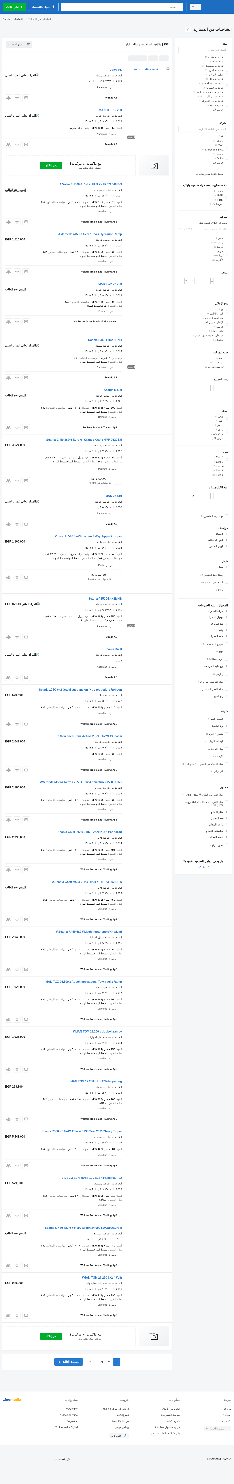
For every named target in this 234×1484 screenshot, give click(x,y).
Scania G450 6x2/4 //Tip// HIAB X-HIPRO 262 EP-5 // (87, 881)
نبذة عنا (227, 1408)
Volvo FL (116, 69)
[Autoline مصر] (218, 7)
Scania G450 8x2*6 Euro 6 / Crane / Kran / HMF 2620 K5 (84, 439)
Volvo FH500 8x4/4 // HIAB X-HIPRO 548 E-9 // (91, 184)
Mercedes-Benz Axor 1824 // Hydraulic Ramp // (90, 234)
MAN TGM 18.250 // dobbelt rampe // (97, 1031)
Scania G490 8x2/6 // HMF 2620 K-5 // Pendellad (90, 831)
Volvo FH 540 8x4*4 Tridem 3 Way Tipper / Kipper (88, 536)
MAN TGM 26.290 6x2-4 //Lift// (102, 1277)
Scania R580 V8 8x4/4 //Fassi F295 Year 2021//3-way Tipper (81, 1131)
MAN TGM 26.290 (110, 283)
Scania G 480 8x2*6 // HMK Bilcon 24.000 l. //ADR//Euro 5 (83, 1227)
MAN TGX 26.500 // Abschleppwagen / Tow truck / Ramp (84, 981)
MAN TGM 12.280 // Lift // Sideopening (96, 1081)
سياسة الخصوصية (170, 1414)
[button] (17, 97)
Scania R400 (113, 649)
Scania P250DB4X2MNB (105, 598)
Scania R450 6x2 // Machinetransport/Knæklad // (89, 931)
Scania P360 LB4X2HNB (105, 339)
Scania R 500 (113, 389)
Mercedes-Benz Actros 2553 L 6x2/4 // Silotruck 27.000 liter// (81, 782)
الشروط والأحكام (171, 1408)
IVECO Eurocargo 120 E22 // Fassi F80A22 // (92, 1177)
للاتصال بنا (226, 1421)
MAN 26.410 (113, 495)
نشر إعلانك (51, 165)
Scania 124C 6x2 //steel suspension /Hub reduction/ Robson (80, 689)
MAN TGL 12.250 (110, 110)
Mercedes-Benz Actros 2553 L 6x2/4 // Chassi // (90, 736)
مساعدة (227, 1414)
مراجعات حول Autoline (167, 1427)
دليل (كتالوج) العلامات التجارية (164, 1433)
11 (90, 1362)
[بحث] (179, 7)
